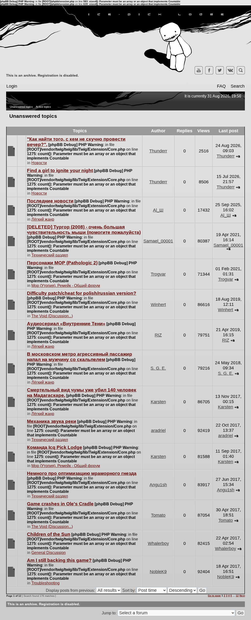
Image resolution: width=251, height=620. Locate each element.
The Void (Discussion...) (52, 316)
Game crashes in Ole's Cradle (60, 503)
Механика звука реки (51, 421)
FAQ (221, 86)
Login (11, 86)
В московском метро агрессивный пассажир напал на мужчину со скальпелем (79, 356)
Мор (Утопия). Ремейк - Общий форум (65, 285)
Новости (39, 163)
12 (237, 595)
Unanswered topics (21, 106)
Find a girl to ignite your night (60, 170)
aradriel (158, 430)
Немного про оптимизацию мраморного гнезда (82, 473)
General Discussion (48, 553)
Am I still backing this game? (59, 560)
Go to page (214, 595)
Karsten (158, 401)
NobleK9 (158, 571)
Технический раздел (49, 255)
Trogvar (158, 274)
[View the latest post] (238, 156)
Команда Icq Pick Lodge (54, 447)
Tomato (158, 515)
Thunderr (158, 150)
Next (242, 595)
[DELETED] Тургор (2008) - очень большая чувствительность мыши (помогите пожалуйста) (84, 229)
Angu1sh (158, 484)
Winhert (158, 304)
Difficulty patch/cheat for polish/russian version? (81, 293)
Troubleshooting (45, 583)
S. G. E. (158, 368)
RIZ (158, 335)
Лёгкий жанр (42, 219)
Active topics (43, 106)
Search (238, 86)
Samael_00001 (158, 241)
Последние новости (50, 200)
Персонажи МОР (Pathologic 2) (62, 262)
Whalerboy (158, 543)
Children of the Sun (48, 534)
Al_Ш (158, 210)
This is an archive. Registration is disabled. (42, 75)
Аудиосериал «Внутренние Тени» (66, 323)
